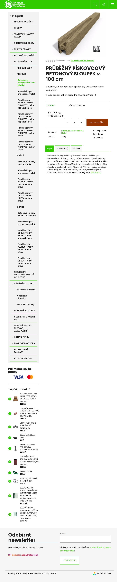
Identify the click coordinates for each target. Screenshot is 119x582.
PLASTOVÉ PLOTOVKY (24, 310)
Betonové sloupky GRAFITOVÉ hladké (27, 214)
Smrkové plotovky (25, 304)
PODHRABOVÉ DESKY (24, 43)
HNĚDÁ (20, 155)
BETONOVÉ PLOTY (23, 61)
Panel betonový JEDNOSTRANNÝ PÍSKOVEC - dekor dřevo (26, 131)
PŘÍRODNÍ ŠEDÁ (24, 67)
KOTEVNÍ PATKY (21, 337)
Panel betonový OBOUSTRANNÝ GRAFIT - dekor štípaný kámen (25, 234)
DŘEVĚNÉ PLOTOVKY (24, 283)
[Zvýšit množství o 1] (81, 122)
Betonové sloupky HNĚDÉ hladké (26, 163)
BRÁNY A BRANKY (22, 49)
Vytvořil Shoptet (104, 573)
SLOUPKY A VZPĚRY (23, 21)
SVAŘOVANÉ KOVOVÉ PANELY (24, 35)
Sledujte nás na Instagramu (25, 555)
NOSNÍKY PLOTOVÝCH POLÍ (24, 318)
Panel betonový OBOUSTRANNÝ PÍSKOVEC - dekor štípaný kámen (26, 117)
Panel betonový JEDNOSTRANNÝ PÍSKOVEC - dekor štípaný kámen (26, 104)
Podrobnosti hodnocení (82, 61)
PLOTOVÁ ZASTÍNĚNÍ (24, 55)
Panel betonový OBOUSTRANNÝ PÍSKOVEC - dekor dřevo (26, 145)
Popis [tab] (49, 148)
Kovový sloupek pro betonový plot (26, 93)
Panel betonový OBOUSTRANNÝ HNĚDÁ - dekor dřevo (25, 197)
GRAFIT (20, 206)
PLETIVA (18, 28)
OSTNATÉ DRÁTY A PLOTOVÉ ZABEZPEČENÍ (23, 328)
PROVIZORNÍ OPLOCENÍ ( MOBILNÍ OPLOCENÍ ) (24, 275)
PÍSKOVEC (21, 74)
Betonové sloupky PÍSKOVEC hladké (27, 83)
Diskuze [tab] (76, 148)
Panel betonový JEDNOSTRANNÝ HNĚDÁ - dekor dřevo (25, 183)
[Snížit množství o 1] (67, 122)
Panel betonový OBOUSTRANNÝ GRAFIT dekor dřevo (25, 262)
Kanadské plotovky (26, 289)
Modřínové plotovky (22, 297)
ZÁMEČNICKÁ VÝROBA (24, 343)
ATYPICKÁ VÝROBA (23, 358)
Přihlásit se (69, 560)
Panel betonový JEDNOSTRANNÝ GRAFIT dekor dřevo (25, 248)
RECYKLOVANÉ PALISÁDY (21, 351)
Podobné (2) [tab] (62, 148)
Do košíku (99, 122)
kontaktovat (96, 172)
